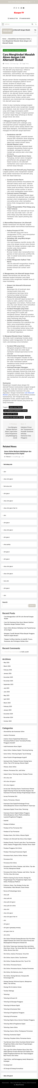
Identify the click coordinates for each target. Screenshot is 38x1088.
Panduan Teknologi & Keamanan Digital (15, 852)
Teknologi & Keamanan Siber (12, 1009)
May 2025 (6, 695)
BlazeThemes (20, 1084)
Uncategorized (8, 1065)
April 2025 (7, 699)
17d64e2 (7, 64)
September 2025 (8, 684)
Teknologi (6, 994)
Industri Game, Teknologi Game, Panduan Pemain (18, 774)
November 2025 (8, 681)
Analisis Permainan (9, 735)
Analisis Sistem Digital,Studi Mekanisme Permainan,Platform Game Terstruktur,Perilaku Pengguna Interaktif (17, 741)
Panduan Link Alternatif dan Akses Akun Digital (17, 839)
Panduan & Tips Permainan (11, 831)
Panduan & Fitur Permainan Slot (13, 828)
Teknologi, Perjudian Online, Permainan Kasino (17, 1038)
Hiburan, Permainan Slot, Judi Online (14, 770)
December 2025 (8, 677)
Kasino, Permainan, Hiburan (12, 800)
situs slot (6, 909)
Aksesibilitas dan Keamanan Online (14, 50)
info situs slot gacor (10, 781)
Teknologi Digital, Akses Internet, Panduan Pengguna (19, 1020)
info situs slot (8, 778)
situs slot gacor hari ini (10, 508)
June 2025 (7, 692)
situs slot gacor (8, 479)
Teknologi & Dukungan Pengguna (13, 1002)
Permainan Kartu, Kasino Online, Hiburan (15, 855)
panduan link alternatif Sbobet (13, 417)
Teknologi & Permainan (10, 1016)
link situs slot (8, 486)
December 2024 (8, 714)
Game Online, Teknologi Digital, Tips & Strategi (17, 754)
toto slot (6, 581)
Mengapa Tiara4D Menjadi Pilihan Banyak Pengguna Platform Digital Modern (18, 2)
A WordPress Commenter (11, 652)
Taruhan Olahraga (9, 991)
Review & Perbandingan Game (12, 891)
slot (5, 471)
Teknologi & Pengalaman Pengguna (14, 1013)
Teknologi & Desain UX (10, 998)
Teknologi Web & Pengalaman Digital (14, 1024)
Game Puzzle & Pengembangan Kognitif (15, 757)
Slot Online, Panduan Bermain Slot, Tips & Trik (17, 961)
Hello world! (25, 652)
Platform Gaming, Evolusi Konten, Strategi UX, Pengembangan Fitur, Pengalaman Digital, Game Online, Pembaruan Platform (18, 880)
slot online (7, 935)
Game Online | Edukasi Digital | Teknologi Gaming (18, 750)
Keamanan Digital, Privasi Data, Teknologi (16, 809)
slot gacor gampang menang (12, 927)
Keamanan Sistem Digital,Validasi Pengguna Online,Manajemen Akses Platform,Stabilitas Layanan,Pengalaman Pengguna (17, 815)
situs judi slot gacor (9, 902)
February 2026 (8, 670)
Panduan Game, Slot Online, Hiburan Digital (16, 835)
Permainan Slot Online (10, 863)
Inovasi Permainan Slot (10, 796)
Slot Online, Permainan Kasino (12, 965)
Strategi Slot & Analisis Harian (12, 987)
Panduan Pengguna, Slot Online (13, 848)
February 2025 (8, 706)
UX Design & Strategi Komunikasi (13, 1068)
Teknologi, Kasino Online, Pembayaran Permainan (18, 1031)
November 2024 (8, 717)
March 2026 (7, 666)
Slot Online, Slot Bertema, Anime (13, 972)
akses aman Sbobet (15, 407)
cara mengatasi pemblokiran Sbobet (15, 410)
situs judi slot (8, 898)
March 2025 (7, 703)
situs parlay (7, 544)
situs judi (6, 895)
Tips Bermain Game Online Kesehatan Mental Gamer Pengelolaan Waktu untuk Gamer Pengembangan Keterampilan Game (19, 1044)
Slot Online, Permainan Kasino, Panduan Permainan (19, 968)
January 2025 (7, 710)
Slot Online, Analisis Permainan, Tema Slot (16, 954)
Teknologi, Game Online (11, 1027)
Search (4, 602)
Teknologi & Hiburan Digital (12, 1005)
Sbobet (28, 417)
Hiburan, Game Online (10, 767)
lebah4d (6, 820)
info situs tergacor (9, 785)
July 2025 (6, 688)
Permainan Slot (8, 859)
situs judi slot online (10, 906)
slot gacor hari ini (9, 931)
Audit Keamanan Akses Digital (12, 746)
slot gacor (7, 493)
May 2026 (6, 662)
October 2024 (7, 721)
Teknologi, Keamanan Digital (12, 1035)
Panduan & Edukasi (9, 824)
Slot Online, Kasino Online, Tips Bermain (15, 957)
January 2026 (7, 673)
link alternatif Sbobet (10, 414)
